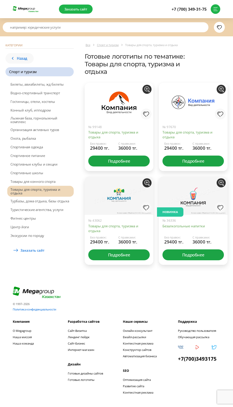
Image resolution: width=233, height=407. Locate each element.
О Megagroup (22, 331)
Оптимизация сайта (137, 380)
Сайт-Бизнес (76, 343)
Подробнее (119, 161)
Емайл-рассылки (134, 337)
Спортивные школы (26, 173)
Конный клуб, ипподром (30, 110)
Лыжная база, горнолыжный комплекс (33, 120)
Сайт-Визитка (77, 331)
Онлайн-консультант (137, 331)
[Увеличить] (147, 89)
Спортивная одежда (26, 147)
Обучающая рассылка (193, 337)
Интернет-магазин (81, 350)
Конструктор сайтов (137, 350)
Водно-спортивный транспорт (35, 93)
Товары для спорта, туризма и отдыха (35, 191)
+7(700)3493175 (197, 358)
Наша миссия (22, 337)
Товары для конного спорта (33, 181)
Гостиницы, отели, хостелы (32, 101)
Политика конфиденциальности (34, 309)
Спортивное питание (27, 155)
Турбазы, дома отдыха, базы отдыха (39, 201)
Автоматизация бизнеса (140, 356)
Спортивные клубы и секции (34, 164)
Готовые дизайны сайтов (85, 373)
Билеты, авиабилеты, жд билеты (37, 84)
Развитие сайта (133, 386)
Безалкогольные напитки (183, 226)
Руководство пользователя (197, 331)
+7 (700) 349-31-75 (189, 9)
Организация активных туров (34, 129)
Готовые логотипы (81, 380)
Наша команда (23, 343)
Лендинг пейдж (79, 337)
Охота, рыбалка (23, 138)
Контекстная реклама (138, 343)
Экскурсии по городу (27, 235)
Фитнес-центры (23, 218)
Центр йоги (19, 227)
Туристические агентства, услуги (36, 209)
